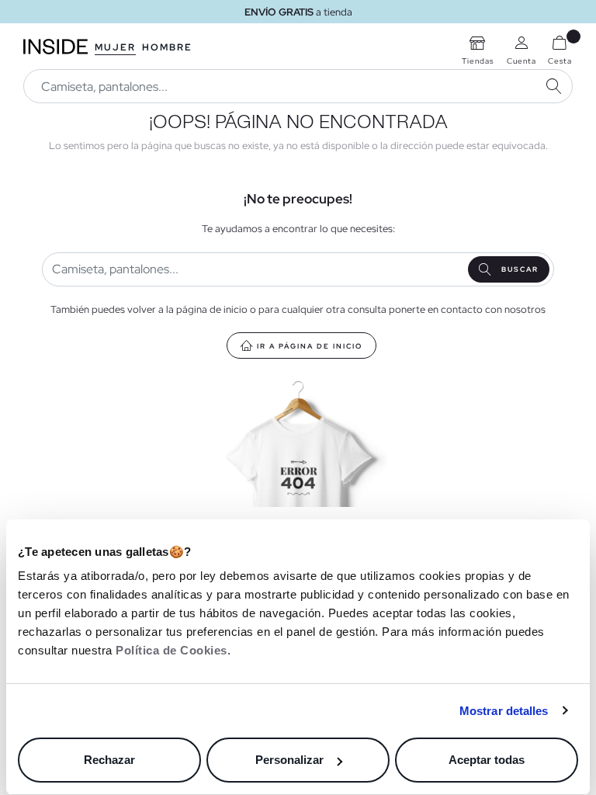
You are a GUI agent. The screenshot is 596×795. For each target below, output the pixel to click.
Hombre (167, 47)
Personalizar (289, 759)
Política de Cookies (171, 650)
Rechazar (109, 759)
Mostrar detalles (504, 710)
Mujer (115, 47)
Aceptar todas (487, 759)
